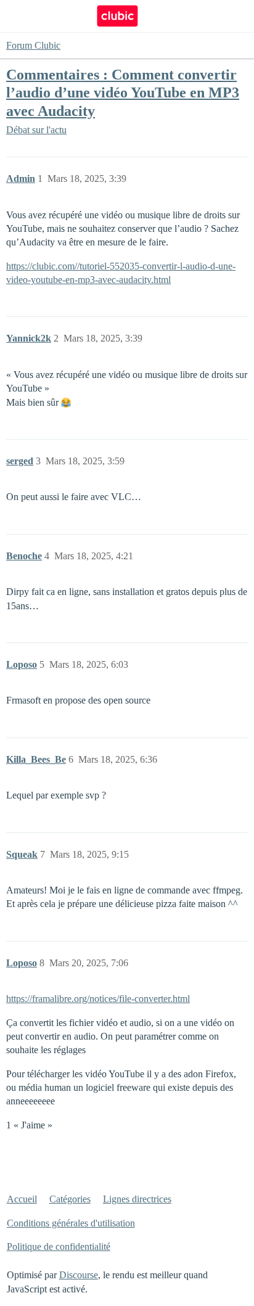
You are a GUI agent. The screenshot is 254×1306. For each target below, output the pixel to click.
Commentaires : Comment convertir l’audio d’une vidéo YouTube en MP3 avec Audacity (122, 92)
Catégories (70, 1199)
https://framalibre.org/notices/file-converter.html (98, 998)
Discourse (78, 1275)
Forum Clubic (33, 45)
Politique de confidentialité (58, 1246)
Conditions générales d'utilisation (71, 1223)
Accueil (22, 1199)
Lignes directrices (137, 1199)
